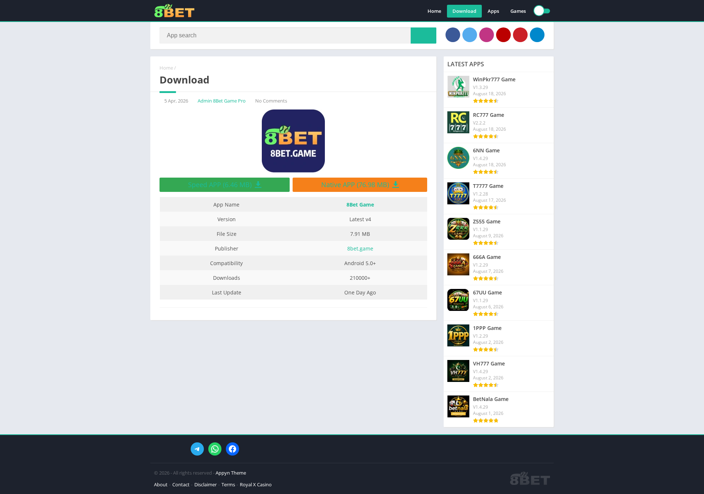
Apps (493, 11)
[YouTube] (503, 34)
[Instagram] (486, 34)
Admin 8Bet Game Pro (222, 100)
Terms (228, 484)
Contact (181, 484)
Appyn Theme (231, 472)
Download (464, 11)
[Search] (423, 35)
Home (434, 11)
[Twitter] (469, 34)
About (161, 484)
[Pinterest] (520, 34)
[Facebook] (452, 34)
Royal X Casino (256, 484)
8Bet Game (360, 204)
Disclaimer (205, 484)
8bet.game (360, 248)
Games (518, 11)
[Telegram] (537, 34)
